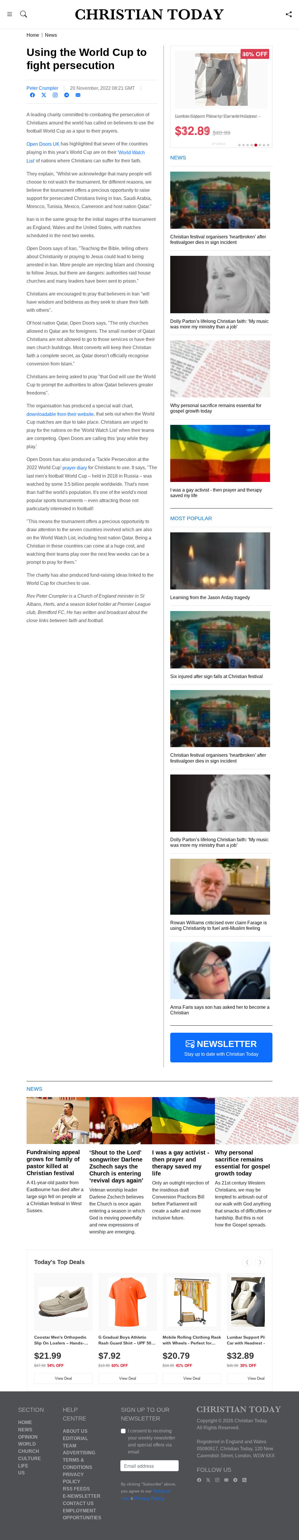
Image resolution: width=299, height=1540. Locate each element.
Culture (29, 1458)
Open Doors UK (43, 144)
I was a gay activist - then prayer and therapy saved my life (180, 1163)
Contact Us (78, 1503)
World (27, 1444)
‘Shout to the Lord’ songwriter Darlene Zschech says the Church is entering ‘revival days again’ (116, 1166)
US (21, 1472)
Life (23, 1465)
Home (33, 35)
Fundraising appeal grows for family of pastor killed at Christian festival (53, 1162)
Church (28, 1451)
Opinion (28, 1436)
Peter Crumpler (42, 88)
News (51, 35)
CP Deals (218, 144)
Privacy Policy (149, 1498)
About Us (75, 1431)
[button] (9, 15)
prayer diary (74, 467)
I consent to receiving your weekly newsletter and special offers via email (151, 1441)
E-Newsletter (81, 1496)
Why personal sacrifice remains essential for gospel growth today (242, 1163)
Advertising (79, 1452)
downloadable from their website (60, 413)
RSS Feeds (76, 1488)
